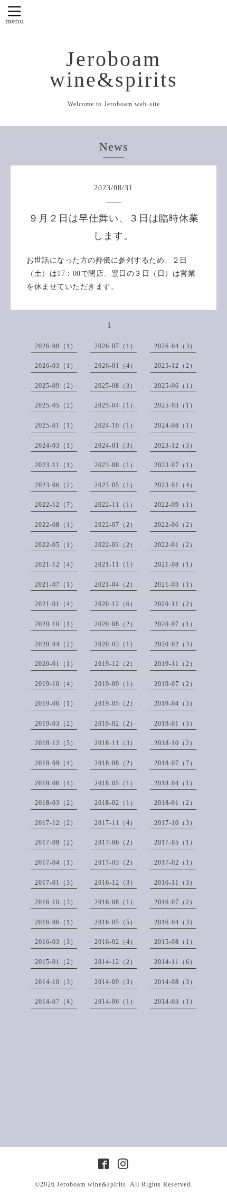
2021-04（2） (115, 584)
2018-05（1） (115, 783)
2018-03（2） (56, 802)
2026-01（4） (115, 365)
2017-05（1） (175, 842)
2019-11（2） (175, 663)
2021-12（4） (56, 564)
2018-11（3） (115, 743)
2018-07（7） (175, 763)
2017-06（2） (115, 842)
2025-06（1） (175, 386)
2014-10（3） (56, 982)
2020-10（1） (56, 624)
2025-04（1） (115, 405)
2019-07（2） (175, 684)
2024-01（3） (115, 445)
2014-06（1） (115, 1001)
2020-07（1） (175, 624)
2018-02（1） (115, 802)
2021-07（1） (56, 584)
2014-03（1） (175, 1001)
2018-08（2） (115, 763)
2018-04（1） (175, 783)
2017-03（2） (115, 862)
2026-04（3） (175, 346)
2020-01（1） (56, 663)
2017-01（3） (56, 882)
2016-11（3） (175, 882)
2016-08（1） (115, 902)
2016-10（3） (56, 902)
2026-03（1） (56, 365)
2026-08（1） (56, 346)
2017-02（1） (175, 862)
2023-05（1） (115, 485)
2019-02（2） (115, 723)
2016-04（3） (175, 922)
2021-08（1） (175, 564)
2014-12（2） (115, 962)
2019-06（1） (56, 703)
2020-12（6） (115, 604)
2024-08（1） (175, 425)
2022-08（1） (56, 525)
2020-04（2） (56, 644)
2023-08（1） (115, 465)
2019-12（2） (115, 663)
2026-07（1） (115, 346)
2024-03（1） (56, 445)
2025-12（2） (175, 365)
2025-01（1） (56, 425)
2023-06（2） (56, 485)
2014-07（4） (56, 1001)
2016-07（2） (175, 902)
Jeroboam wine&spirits (114, 69)
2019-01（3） (175, 723)
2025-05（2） (56, 405)
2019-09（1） (115, 684)
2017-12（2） (56, 823)
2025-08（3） (115, 386)
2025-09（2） (56, 386)
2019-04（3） (175, 703)
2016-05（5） (115, 922)
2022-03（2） (115, 545)
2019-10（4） (56, 684)
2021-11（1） (115, 564)
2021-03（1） (175, 584)
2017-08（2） (56, 842)
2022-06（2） (175, 525)
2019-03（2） (56, 723)
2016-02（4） (115, 941)
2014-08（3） (175, 982)
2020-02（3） (175, 644)
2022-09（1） (175, 504)
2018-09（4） (56, 763)
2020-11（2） (175, 604)
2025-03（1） (175, 405)
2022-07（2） (115, 525)
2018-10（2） (175, 743)
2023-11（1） (56, 465)
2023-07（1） (175, 465)
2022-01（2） (175, 545)
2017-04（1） (56, 862)
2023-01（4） (175, 485)
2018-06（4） (56, 783)
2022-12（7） (56, 504)
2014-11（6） (175, 962)
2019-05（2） (115, 703)
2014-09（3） (115, 982)
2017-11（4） (115, 823)
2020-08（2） (115, 624)
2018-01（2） (175, 802)
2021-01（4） (56, 604)
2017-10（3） (175, 823)
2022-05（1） (56, 545)
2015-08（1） (175, 941)
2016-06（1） (56, 922)
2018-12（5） (56, 743)
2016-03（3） (56, 941)
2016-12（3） (115, 882)
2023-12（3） (175, 445)
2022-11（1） (115, 504)
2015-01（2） (56, 962)
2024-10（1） (115, 425)
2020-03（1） (115, 644)
